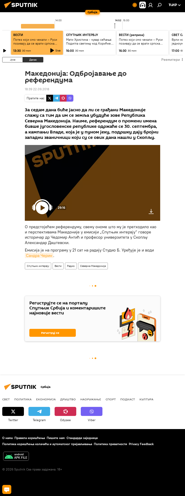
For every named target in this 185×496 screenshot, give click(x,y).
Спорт (111, 399)
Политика (23, 399)
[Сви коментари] (6, 489)
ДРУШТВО (68, 399)
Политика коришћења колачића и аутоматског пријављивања (47, 444)
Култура (146, 399)
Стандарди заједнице (82, 438)
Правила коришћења (29, 438)
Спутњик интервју (38, 266)
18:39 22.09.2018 (37, 89)
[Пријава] (150, 4)
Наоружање (90, 399)
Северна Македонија (93, 266)
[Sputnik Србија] (22, 9)
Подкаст (127, 399)
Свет (6, 399)
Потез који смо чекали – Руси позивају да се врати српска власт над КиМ (35, 43)
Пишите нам (56, 438)
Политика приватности (110, 444)
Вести (58, 266)
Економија (46, 399)
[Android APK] (16, 457)
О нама (7, 438)
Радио (71, 266)
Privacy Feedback (141, 444)
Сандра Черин (39, 255)
